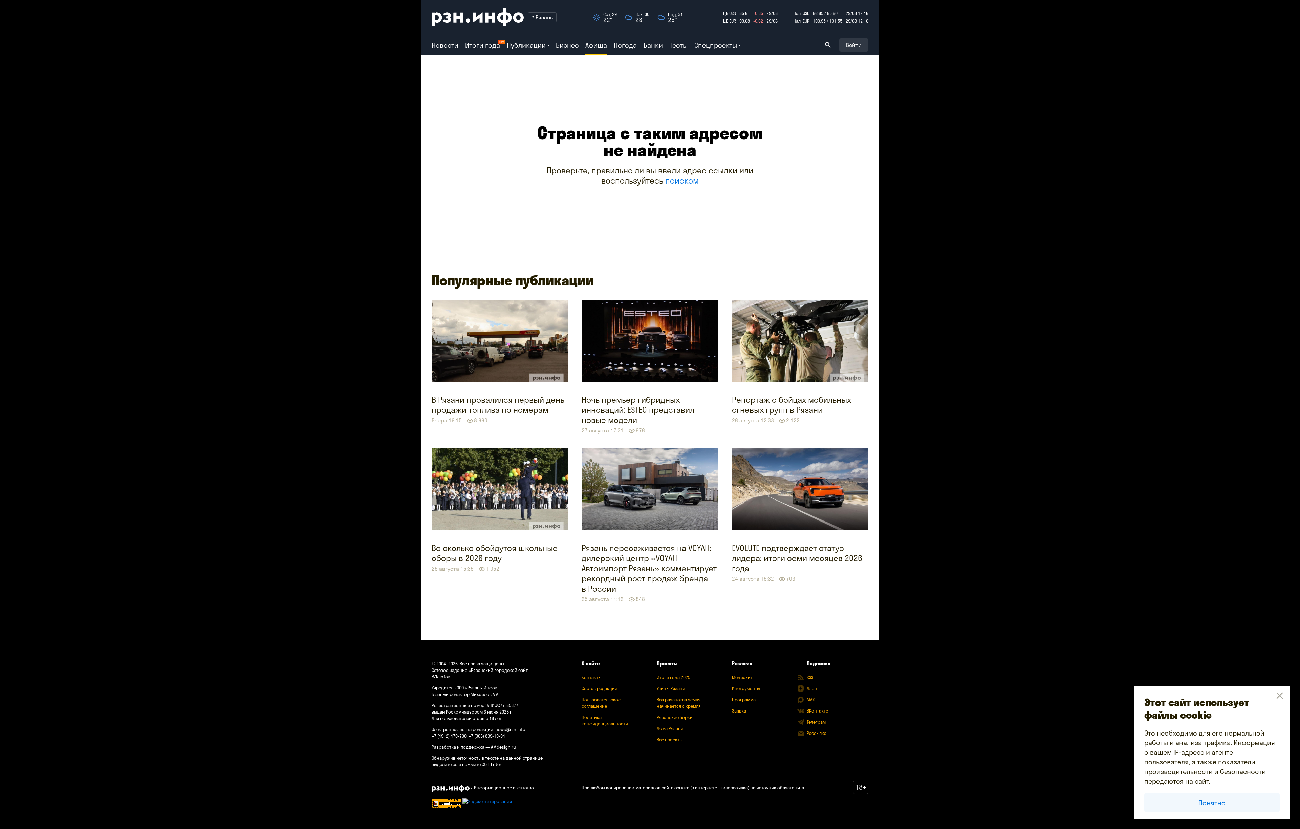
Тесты (679, 45)
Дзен (812, 688)
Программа (744, 699)
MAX (811, 699)
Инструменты (746, 688)
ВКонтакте (817, 711)
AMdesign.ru (503, 747)
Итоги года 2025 (673, 677)
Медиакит (742, 677)
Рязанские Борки (675, 717)
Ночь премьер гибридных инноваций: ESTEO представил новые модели (638, 410)
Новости (445, 45)
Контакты (591, 677)
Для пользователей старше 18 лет (467, 718)
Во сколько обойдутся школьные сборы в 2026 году (495, 553)
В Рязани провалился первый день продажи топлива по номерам (498, 405)
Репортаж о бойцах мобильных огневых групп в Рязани (791, 405)
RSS (810, 677)
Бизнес (567, 45)
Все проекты (669, 739)
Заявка (739, 711)
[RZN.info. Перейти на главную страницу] (478, 17)
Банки (653, 45)
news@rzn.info (510, 729)
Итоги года (482, 45)
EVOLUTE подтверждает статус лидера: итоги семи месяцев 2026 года (797, 558)
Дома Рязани (670, 728)
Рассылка (816, 733)
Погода (625, 45)
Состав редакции (600, 688)
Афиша (596, 45)
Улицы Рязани (671, 688)
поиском (682, 180)
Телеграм (816, 722)
